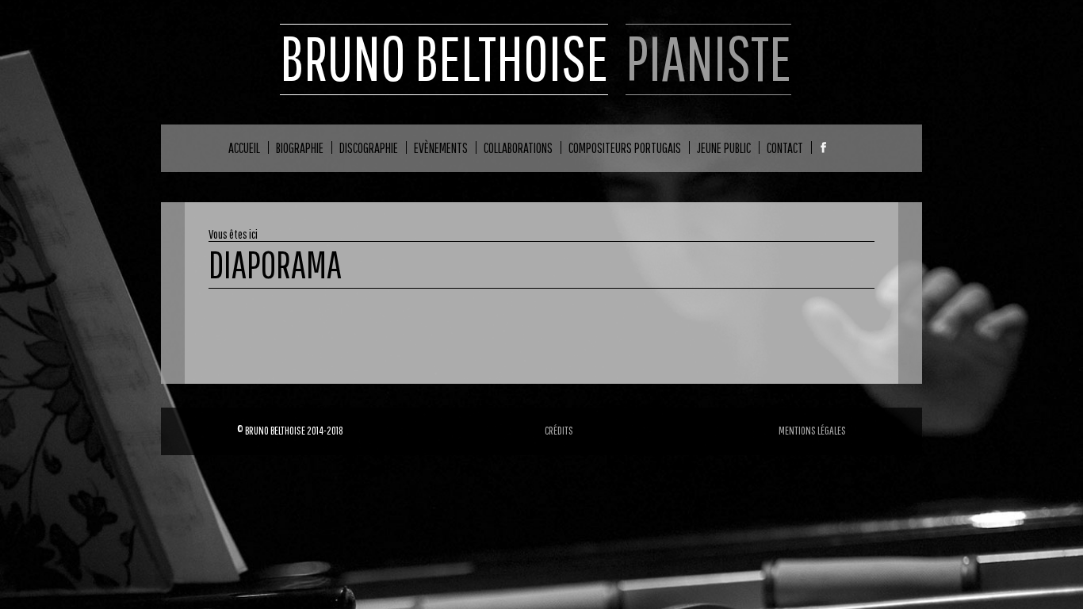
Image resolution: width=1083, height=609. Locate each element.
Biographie (299, 147)
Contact (785, 147)
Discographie (368, 147)
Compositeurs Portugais (624, 147)
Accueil (244, 147)
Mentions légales (812, 430)
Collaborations (518, 147)
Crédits (559, 430)
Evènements (441, 147)
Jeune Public (724, 147)
